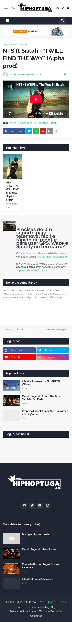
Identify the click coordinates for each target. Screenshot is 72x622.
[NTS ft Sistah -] (12, 166)
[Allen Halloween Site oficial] (11, 583)
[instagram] (48, 506)
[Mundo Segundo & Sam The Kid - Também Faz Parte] (11, 400)
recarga (43, 122)
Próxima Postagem (56, 329)
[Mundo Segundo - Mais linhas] (11, 553)
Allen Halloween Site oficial (37, 579)
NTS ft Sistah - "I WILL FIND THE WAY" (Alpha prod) (12, 191)
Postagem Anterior (15, 329)
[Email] (50, 131)
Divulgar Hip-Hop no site (36, 534)
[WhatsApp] (36, 131)
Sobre (15, 8)
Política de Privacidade (23, 611)
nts (36, 122)
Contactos (36, 615)
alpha (23, 44)
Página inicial (10, 44)
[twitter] (63, 8)
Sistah (53, 122)
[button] (7, 21)
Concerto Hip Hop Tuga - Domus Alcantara (40, 566)
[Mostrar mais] (57, 131)
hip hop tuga (25, 122)
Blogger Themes (56, 602)
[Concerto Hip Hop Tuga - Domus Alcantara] (11, 568)
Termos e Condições (51, 611)
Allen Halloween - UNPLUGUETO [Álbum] (41, 383)
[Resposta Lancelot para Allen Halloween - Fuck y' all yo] (11, 415)
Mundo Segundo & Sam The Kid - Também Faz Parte (41, 398)
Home (6, 8)
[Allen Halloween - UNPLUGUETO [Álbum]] (11, 385)
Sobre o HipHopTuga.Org (41, 607)
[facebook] (57, 8)
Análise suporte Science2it (52, 256)
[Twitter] (29, 131)
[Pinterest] (43, 131)
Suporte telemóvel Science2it (33, 270)
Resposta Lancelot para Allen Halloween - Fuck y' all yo (45, 413)
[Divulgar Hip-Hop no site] (11, 538)
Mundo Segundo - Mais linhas (39, 549)
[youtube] (68, 8)
